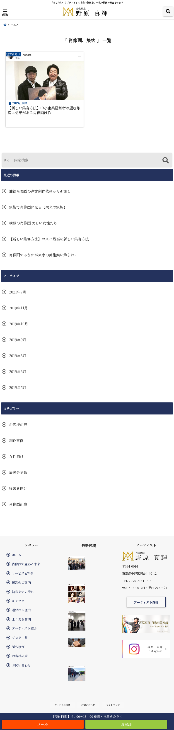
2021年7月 (17, 292)
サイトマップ (113, 705)
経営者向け (18, 488)
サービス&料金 (23, 573)
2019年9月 (17, 339)
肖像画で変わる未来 (26, 564)
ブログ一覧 (20, 637)
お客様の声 (18, 424)
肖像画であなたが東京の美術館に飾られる (43, 255)
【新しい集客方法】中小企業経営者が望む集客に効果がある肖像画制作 (44, 110)
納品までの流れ (23, 591)
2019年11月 (18, 308)
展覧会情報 (18, 472)
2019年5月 (17, 387)
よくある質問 (21, 619)
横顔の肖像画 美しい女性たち (33, 223)
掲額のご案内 (21, 582)
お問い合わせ (21, 665)
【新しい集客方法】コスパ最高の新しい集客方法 (49, 239)
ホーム (16, 555)
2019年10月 (18, 323)
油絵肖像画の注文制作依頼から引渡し (40, 191)
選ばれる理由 (21, 610)
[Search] (165, 160)
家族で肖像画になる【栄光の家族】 (38, 207)
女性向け (16, 456)
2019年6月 (17, 371)
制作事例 (16, 440)
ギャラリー (20, 601)
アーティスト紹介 (24, 628)
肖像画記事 (18, 504)
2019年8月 (17, 355)
